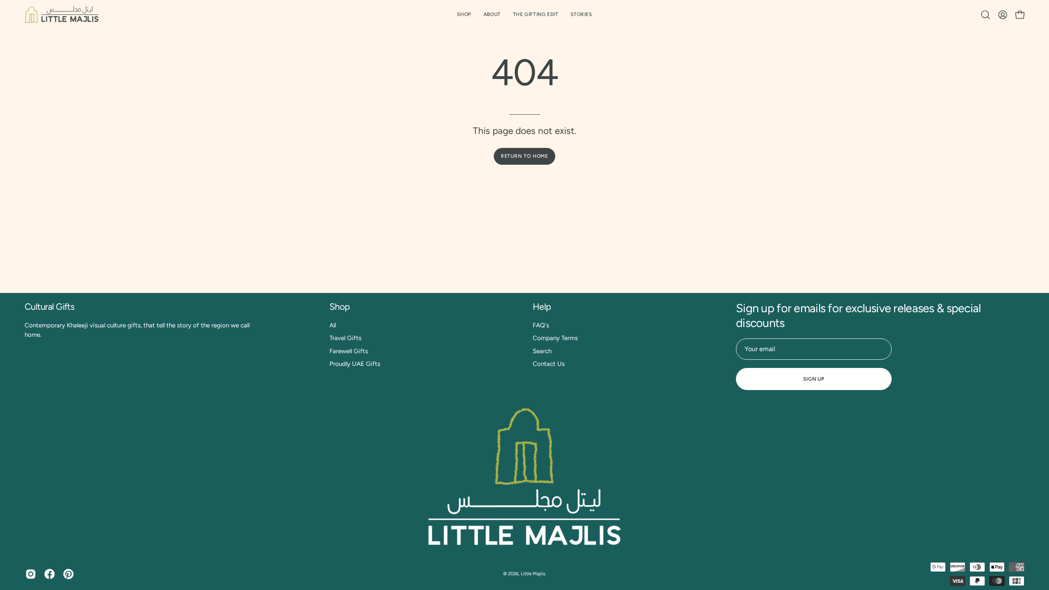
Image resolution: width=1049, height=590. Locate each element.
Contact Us (549, 364)
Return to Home (525, 156)
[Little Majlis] (61, 14)
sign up (813, 379)
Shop (339, 306)
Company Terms (555, 338)
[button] (536, 14)
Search (542, 350)
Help (542, 306)
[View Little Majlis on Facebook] (49, 574)
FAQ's (541, 325)
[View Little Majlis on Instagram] (31, 574)
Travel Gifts (345, 338)
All (332, 325)
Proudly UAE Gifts (354, 364)
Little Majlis (533, 573)
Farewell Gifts (348, 350)
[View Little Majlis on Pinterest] (68, 574)
